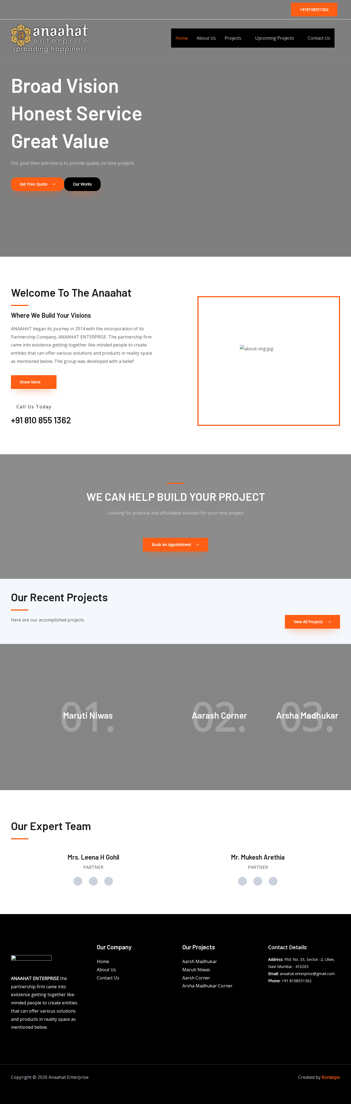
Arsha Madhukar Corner (207, 986)
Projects (233, 38)
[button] (314, 9)
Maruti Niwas (196, 970)
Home (182, 38)
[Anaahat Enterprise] (49, 37)
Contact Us (319, 38)
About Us (206, 38)
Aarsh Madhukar (199, 961)
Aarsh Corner (196, 978)
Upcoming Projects (274, 38)
